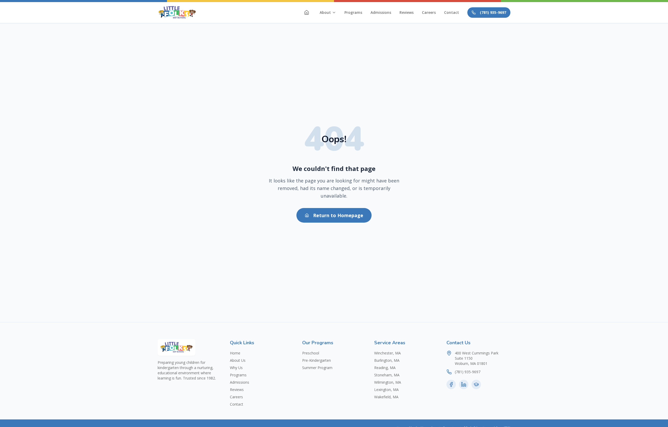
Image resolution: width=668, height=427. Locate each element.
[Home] (306, 12)
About (325, 12)
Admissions (381, 12)
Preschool (310, 353)
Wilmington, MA (387, 382)
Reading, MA (385, 367)
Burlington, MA (386, 360)
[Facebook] (451, 384)
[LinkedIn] (463, 384)
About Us (238, 360)
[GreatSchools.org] (476, 384)
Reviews (406, 12)
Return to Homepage (338, 215)
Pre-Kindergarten (316, 360)
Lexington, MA (386, 389)
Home (235, 353)
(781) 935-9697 (493, 12)
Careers (429, 12)
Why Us (236, 367)
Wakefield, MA (386, 396)
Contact (451, 12)
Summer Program (317, 367)
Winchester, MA (387, 353)
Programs (353, 12)
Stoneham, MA (386, 374)
